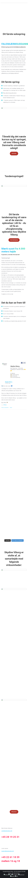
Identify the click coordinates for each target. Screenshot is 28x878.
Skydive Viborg (8, 381)
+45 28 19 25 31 (10, 836)
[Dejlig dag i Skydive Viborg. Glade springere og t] (14, 472)
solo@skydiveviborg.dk (6, 831)
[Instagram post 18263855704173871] (14, 439)
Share (11, 407)
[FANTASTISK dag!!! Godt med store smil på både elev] (14, 465)
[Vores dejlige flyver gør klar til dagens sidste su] (14, 455)
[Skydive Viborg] (5, 364)
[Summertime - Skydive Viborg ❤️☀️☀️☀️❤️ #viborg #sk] (14, 516)
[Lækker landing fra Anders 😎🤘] (14, 442)
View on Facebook (4, 407)
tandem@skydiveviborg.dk (7, 851)
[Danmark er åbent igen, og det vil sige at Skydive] (14, 529)
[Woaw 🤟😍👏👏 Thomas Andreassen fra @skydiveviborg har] (14, 498)
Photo (5, 405)
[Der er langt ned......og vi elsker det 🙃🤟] (14, 510)
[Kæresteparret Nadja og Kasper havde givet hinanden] (14, 483)
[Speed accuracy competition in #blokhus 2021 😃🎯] (14, 478)
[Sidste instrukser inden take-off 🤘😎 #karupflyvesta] (14, 447)
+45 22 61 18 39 (10, 857)
